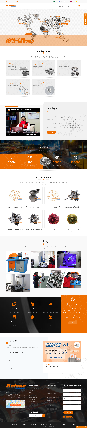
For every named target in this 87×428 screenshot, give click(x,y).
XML (74, 424)
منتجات (56, 6)
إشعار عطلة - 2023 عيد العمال (51, 366)
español (79, 1)
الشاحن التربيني (32, 404)
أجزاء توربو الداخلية (64, 64)
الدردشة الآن (80, 427)
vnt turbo (31, 408)
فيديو (63, 6)
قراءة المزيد (51, 132)
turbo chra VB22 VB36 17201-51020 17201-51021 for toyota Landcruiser (15, 230)
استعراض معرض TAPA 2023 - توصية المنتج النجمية (17, 353)
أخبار (50, 424)
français (67, 1)
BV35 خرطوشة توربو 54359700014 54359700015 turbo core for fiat (72, 206)
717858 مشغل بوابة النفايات (34, 393)
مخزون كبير (32, 308)
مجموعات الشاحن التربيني (15, 83)
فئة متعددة (14, 308)
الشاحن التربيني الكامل (14, 64)
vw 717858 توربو (32, 390)
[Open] (85, 19)
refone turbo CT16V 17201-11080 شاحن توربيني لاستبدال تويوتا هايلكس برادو (53, 206)
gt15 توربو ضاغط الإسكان (33, 401)
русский (73, 1)
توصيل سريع (50, 308)
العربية (56, 1)
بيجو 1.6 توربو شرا (32, 406)
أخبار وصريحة (68, 6)
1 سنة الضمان (32, 322)
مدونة (57, 424)
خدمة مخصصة (50, 322)
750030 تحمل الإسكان (33, 397)
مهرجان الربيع (9, 361)
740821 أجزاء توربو (32, 399)
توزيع (60, 6)
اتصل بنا (74, 6)
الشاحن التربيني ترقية (39, 83)
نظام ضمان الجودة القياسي (14, 322)
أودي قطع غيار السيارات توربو (34, 388)
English (61, 1)
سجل (43, 415)
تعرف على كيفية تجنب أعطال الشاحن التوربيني (16, 369)
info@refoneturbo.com (22, 1)
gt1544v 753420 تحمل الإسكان (35, 395)
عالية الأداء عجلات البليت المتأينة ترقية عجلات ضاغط (53, 230)
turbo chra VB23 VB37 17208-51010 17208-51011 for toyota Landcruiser (34, 230)
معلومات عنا (51, 6)
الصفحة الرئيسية (44, 6)
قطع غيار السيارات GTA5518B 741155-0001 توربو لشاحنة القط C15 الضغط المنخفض (34, 206)
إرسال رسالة (68, 412)
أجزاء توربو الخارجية (39, 64)
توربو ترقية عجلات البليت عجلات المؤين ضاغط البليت (72, 230)
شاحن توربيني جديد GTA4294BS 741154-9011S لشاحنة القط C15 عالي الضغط (15, 206)
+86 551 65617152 (11, 1)
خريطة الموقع (66, 424)
